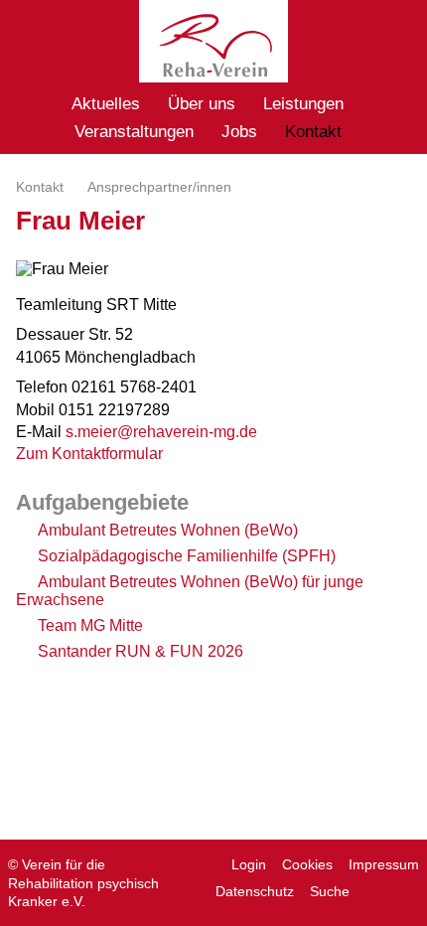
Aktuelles (105, 103)
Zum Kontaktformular (89, 453)
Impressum (384, 864)
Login (248, 864)
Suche (330, 891)
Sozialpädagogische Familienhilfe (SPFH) (187, 555)
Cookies (307, 864)
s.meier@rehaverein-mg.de (161, 431)
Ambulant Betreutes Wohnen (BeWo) (168, 530)
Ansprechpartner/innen (159, 187)
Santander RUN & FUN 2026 (140, 651)
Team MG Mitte (90, 625)
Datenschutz (254, 891)
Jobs (239, 131)
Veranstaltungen (134, 131)
